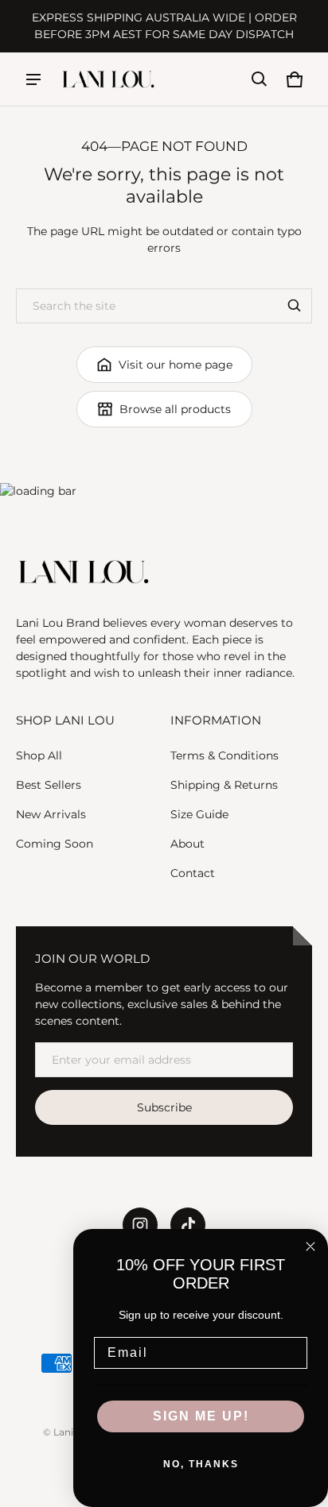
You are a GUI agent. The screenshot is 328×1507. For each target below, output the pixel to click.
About (187, 844)
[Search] (294, 305)
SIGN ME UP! (201, 1416)
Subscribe (164, 1107)
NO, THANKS (201, 1464)
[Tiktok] (187, 1225)
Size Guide (199, 814)
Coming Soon (54, 844)
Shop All (39, 755)
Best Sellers (48, 785)
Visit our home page (175, 364)
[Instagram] (140, 1225)
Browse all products (175, 409)
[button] (259, 79)
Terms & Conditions (224, 755)
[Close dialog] (310, 1246)
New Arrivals (51, 814)
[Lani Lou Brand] (108, 79)
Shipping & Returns (224, 785)
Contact (192, 873)
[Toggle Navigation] (33, 79)
